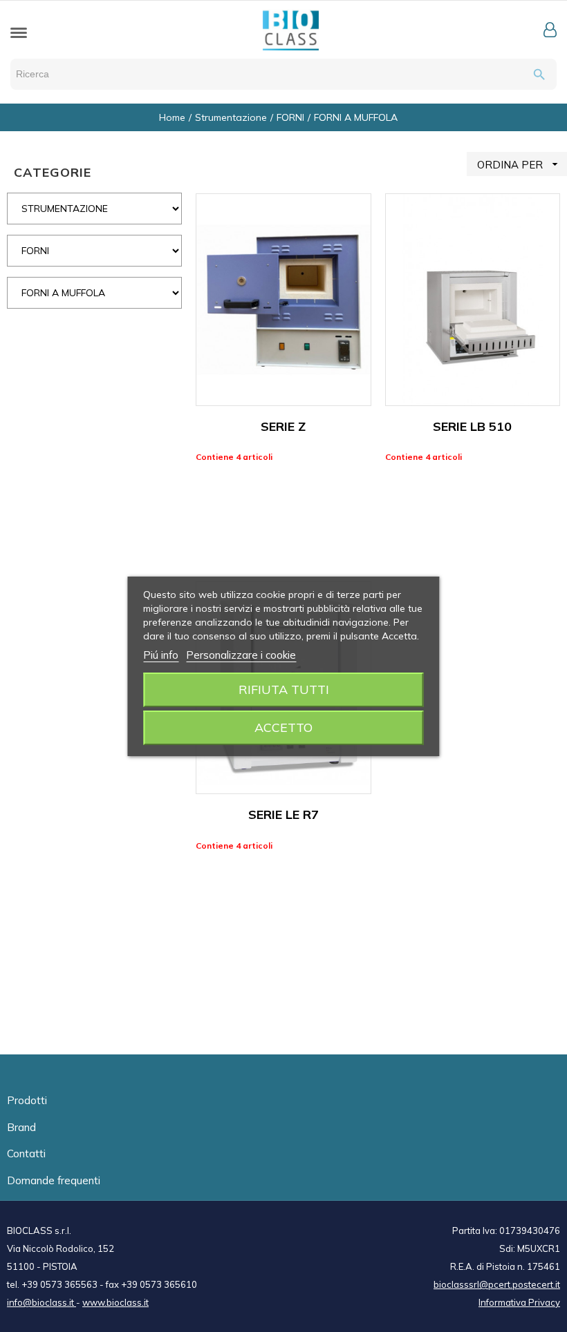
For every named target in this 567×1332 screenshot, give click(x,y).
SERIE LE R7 (283, 814)
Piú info (160, 655)
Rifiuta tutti (284, 689)
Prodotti (27, 1100)
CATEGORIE (52, 172)
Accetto (283, 727)
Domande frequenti (53, 1180)
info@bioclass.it (41, 1302)
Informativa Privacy (519, 1302)
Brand (21, 1127)
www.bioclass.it (115, 1302)
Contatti (26, 1153)
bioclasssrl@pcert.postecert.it (497, 1284)
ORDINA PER (519, 164)
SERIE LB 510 (472, 426)
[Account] (550, 29)
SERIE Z (283, 426)
